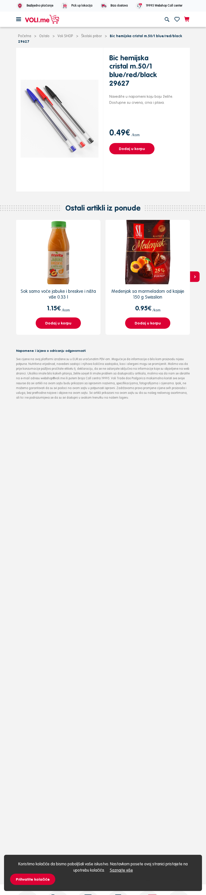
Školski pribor (91, 36)
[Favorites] (177, 19)
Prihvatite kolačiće (33, 879)
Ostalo (44, 36)
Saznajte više (121, 870)
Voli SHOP (65, 36)
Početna (24, 36)
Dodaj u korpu (132, 149)
